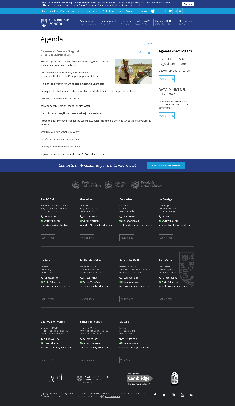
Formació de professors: (137, 11)
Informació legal (85, 393)
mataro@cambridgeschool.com (134, 347)
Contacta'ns (108, 11)
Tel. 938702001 (90, 216)
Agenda (86, 11)
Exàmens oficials (109, 20)
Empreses (126, 20)
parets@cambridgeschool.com (134, 286)
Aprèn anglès (86, 20)
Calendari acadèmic (69, 11)
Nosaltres (53, 11)
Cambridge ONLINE (164, 20)
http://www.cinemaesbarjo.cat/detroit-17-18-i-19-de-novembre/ (73, 154)
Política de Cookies (103, 393)
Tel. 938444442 (129, 216)
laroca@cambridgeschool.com (55, 286)
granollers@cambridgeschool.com (96, 225)
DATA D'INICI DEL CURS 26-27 (172, 91)
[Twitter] (149, 53)
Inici (44, 11)
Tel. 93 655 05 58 (51, 216)
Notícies (96, 11)
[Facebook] (140, 53)
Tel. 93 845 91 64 (51, 339)
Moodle (119, 11)
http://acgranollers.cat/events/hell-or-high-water (65, 105)
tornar (148, 43)
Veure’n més (166, 78)
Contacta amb (166, 165)
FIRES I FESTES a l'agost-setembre (172, 61)
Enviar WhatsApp (51, 220)
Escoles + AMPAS (143, 20)
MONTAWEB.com (112, 396)
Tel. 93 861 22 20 (169, 216)
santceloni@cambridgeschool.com (175, 286)
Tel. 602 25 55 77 (90, 339)
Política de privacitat (123, 393)
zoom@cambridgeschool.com (55, 225)
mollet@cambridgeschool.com (94, 286)
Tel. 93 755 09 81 (130, 339)
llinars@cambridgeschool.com (94, 347)
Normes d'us (140, 393)
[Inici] (55, 22)
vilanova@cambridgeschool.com (56, 347)
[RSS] (191, 395)
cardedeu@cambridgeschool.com (135, 225)
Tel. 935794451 (90, 277)
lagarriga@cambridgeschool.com (174, 225)
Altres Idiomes (185, 20)
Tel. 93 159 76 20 (130, 277)
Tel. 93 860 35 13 (169, 277)
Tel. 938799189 (50, 277)
